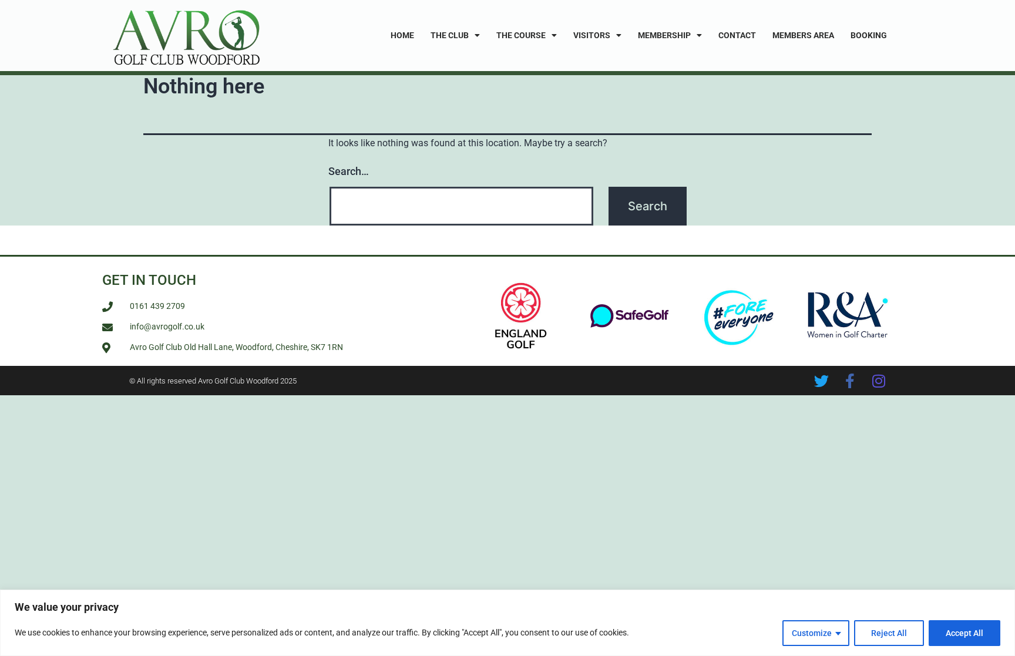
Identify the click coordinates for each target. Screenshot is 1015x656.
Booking (869, 35)
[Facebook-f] (850, 381)
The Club (450, 35)
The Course (521, 35)
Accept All (964, 633)
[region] (507, 623)
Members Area (803, 35)
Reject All (889, 633)
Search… (348, 171)
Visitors (591, 35)
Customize (812, 633)
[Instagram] (879, 381)
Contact (737, 35)
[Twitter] (821, 381)
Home (402, 35)
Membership (664, 35)
